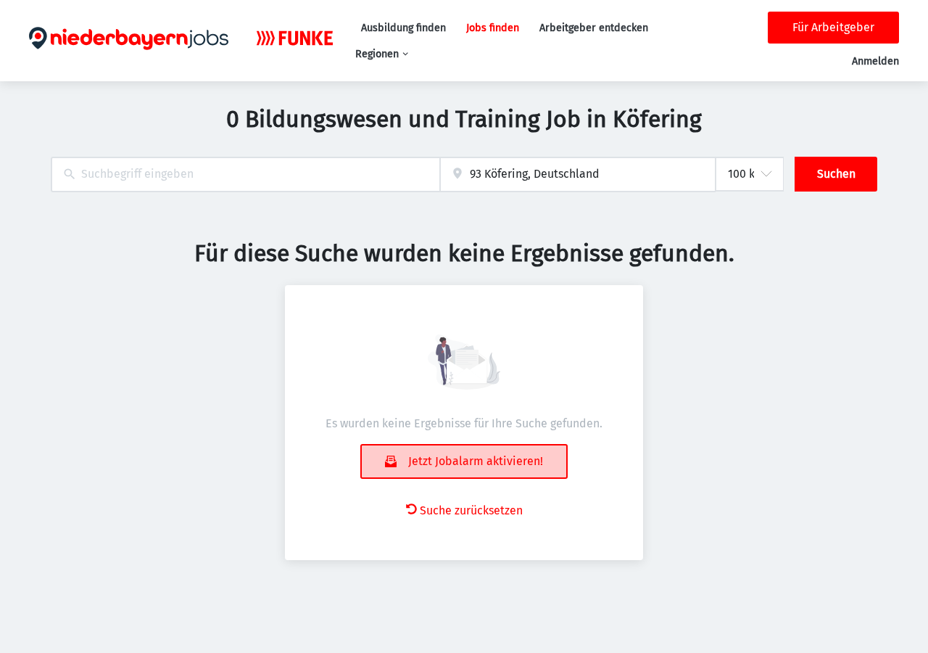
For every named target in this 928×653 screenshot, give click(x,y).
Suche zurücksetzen (471, 510)
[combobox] (245, 174)
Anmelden (875, 61)
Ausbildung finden (403, 28)
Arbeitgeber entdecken (593, 28)
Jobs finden (492, 28)
